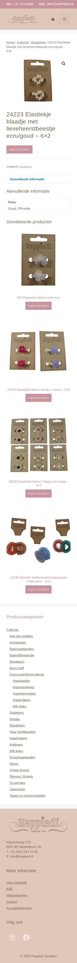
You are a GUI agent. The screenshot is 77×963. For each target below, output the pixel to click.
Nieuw (14, 763)
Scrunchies (17, 783)
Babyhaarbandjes (22, 649)
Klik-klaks (20, 706)
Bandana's (17, 661)
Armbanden (18, 642)
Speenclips (17, 789)
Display (15, 719)
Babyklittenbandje (22, 655)
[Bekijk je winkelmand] (53, 19)
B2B (9, 889)
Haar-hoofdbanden (23, 732)
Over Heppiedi (16, 882)
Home (10, 42)
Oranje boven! (19, 770)
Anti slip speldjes (21, 636)
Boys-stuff (17, 668)
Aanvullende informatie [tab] (27, 179)
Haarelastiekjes (23, 687)
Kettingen (16, 744)
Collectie (23, 42)
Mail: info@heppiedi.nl (56, 4)
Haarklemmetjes (24, 693)
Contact (11, 901)
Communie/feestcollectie (27, 674)
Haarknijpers (22, 700)
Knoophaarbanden (22, 757)
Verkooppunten (16, 895)
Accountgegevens (19, 908)
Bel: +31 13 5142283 (20, 4)
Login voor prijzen (19, 149)
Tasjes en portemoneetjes (27, 795)
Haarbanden (21, 681)
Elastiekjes (38, 42)
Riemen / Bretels (21, 776)
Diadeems (17, 712)
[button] (63, 63)
